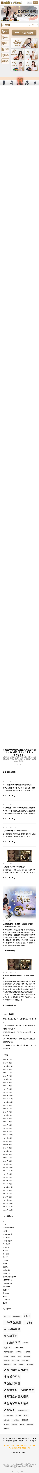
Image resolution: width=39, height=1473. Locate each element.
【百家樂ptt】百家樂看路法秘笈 (15, 831)
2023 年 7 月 (7, 1112)
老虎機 (5, 1303)
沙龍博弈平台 (7, 1280)
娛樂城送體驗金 (26, 1360)
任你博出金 (6, 1244)
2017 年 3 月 (7, 1194)
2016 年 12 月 (8, 1204)
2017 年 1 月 (7, 1200)
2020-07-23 (12, 782)
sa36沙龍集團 (12, 1322)
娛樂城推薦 (6, 1270)
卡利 (4, 1438)
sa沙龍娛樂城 (7, 1234)
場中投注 (6, 1257)
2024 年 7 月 (7, 1076)
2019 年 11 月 (8, 1171)
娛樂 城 (5, 1260)
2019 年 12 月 (8, 1168)
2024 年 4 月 (7, 1086)
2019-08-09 (12, 921)
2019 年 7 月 (7, 1177)
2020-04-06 (12, 828)
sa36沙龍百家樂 (8, 1228)
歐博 (15, 1364)
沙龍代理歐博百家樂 (16, 1370)
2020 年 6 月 (7, 1148)
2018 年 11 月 (8, 1187)
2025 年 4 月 (7, 1063)
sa (3, 1221)
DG (28, 1438)
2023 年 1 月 (7, 1132)
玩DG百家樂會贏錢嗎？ (23, 1410)
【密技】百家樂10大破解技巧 (14, 867)
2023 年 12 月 (8, 1096)
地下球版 (6, 1251)
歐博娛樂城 (21, 1364)
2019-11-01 (12, 864)
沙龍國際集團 (7, 1283)
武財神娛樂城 (30, 1364)
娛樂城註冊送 (15, 1360)
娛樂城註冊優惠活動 (9, 1277)
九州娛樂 (9, 1441)
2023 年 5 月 (7, 1119)
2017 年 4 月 (7, 1190)
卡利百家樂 (18, 1352)
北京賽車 (6, 1247)
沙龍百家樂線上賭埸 (16, 1403)
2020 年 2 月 (7, 1161)
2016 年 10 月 (8, 1210)
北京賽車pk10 (7, 1348)
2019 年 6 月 (7, 1181)
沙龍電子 (6, 1290)
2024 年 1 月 (7, 1092)
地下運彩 (6, 1254)
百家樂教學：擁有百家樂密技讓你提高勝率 (19, 808)
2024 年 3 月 (7, 1089)
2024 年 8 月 (7, 1073)
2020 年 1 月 (7, 1164)
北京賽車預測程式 (8, 1352)
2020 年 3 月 (7, 1158)
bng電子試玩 (7, 1316)
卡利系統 (10, 1438)
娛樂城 (5, 1264)
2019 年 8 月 (7, 1174)
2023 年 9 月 (7, 1105)
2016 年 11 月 (8, 1207)
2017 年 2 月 (7, 1197)
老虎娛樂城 (14, 1424)
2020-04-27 (12, 805)
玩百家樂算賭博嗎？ (8, 1415)
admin (6, 782)
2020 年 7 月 (7, 1145)
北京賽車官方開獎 (18, 1348)
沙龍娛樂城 (6, 1287)
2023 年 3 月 (7, 1125)
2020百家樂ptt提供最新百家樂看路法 (17, 785)
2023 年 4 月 (7, 1122)
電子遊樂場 (6, 1428)
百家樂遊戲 (6, 1300)
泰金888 (6, 1293)
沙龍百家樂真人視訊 (16, 1397)
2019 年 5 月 (7, 1184)
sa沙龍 (5, 1231)
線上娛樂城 (6, 1424)
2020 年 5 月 (7, 1151)
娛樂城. (5, 1267)
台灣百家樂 (27, 1352)
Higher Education (22, 1472)
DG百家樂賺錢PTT (17, 1316)
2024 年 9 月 (7, 1070)
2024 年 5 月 (7, 1083)
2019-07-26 (12, 973)
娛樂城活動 (6, 1274)
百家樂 (5, 1296)
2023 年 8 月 (7, 1109)
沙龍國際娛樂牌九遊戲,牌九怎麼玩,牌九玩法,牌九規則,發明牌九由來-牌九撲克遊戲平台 (19, 752)
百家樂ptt (26, 1415)
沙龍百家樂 (27, 1390)
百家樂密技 (6, 1420)
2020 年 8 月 (7, 1141)
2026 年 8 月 (7, 1060)
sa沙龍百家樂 (7, 1241)
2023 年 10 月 (8, 1102)
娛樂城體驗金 (7, 1364)
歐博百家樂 (22, 1438)
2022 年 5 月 (7, 1138)
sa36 (4, 1224)
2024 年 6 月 (7, 1079)
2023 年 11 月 (8, 1099)
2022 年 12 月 (8, 1135)
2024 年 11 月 (8, 1066)
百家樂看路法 (15, 1420)
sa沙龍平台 (6, 1238)
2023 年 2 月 (7, 1128)
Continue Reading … (9, 796)
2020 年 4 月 (7, 1155)
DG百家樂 (32, 1441)
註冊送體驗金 (30, 1424)
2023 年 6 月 (7, 1115)
